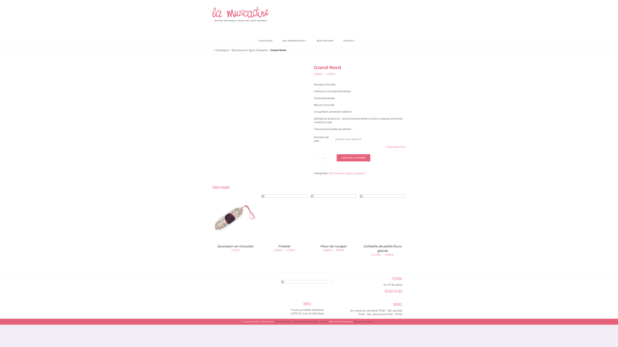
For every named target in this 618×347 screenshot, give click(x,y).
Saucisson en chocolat (235, 246)
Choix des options (282, 216)
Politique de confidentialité (305, 321)
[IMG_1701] (260, 112)
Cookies (324, 321)
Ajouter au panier (353, 157)
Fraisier (284, 246)
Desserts (359, 173)
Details (235, 219)
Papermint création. (363, 321)
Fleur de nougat (333, 246)
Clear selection (396, 146)
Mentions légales (282, 321)
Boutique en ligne (341, 173)
